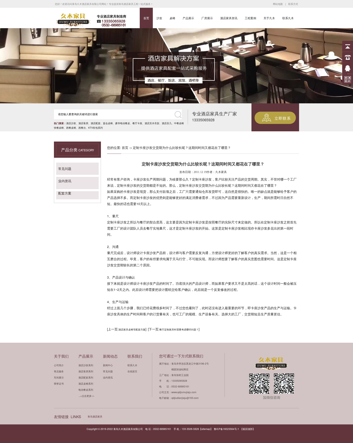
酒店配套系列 (85, 377)
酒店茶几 (167, 123)
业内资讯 (64, 181)
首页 (146, 18)
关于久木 (269, 18)
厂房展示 (207, 18)
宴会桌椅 (108, 123)
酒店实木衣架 (152, 123)
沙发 (159, 18)
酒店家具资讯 (228, 18)
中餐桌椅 (179, 123)
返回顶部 (247, 429)
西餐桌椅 (71, 127)
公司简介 (59, 365)
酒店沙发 (71, 123)
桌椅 (172, 18)
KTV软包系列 (95, 127)
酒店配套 (96, 123)
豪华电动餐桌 (122, 123)
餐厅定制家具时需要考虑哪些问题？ (179, 329)
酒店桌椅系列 (85, 383)
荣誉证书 (59, 383)
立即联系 (283, 118)
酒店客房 (83, 123)
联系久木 (288, 18)
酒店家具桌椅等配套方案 (131, 329)
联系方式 (293, 4)
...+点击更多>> (86, 395)
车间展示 (59, 377)
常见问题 (64, 168)
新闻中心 (108, 365)
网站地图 (278, 4)
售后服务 (59, 371)
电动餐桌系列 (85, 389)
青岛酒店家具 (95, 416)
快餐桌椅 (59, 127)
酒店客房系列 (85, 371)
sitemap (205, 429)
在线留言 (132, 371)
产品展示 (188, 18)
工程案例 (250, 18)
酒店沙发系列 (85, 365)
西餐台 (82, 127)
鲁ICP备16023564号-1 (226, 429)
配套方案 (64, 193)
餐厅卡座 (137, 123)
